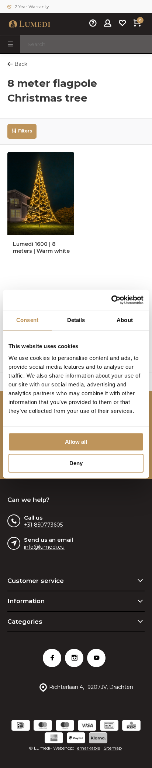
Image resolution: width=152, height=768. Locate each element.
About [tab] (125, 320)
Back (20, 64)
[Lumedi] (29, 24)
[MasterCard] (43, 726)
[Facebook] (52, 658)
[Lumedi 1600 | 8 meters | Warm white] (40, 193)
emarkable (88, 748)
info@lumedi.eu (44, 547)
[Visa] (87, 726)
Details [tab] (76, 320)
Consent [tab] (27, 320)
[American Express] (54, 738)
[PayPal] (76, 738)
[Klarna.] (98, 738)
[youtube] (96, 658)
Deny (76, 463)
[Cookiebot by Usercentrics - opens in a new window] (111, 300)
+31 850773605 (43, 524)
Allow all (76, 442)
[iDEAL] (20, 726)
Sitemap (113, 748)
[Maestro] (65, 726)
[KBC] (131, 726)
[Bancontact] (109, 726)
